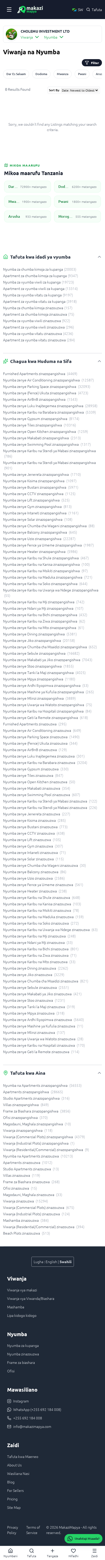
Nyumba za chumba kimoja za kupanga (39, 269)
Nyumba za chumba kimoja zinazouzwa (37, 307)
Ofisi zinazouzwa (20, 1188)
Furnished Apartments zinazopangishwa (40, 373)
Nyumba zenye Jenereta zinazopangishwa (42, 474)
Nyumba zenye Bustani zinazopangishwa (40, 487)
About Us (14, 1464)
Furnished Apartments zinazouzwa (35, 723)
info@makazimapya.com (32, 1426)
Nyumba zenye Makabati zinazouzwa (36, 788)
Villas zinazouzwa (21, 1175)
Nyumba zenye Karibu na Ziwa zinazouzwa (39, 955)
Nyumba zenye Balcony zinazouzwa (34, 871)
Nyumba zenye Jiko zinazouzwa (33, 974)
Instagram (21, 1400)
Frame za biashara (21, 1362)
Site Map (14, 1507)
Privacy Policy (12, 1530)
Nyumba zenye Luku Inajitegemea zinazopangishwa (50, 405)
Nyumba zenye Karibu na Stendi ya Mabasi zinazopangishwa (49, 453)
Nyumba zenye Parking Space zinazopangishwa (46, 386)
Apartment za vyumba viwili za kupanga (40, 288)
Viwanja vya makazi (22, 1289)
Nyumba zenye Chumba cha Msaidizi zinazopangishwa (50, 646)
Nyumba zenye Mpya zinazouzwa (33, 1013)
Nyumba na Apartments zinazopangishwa (42, 1085)
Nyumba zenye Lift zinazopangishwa (36, 500)
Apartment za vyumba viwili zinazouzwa (38, 327)
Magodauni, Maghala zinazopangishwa (37, 1123)
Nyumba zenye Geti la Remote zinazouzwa (41, 1051)
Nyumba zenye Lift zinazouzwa (32, 839)
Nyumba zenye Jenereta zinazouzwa (36, 813)
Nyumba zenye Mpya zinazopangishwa (39, 678)
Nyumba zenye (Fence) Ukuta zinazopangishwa (45, 392)
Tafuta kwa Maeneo (22, 1456)
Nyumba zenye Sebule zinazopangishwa (41, 653)
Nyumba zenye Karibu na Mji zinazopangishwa (43, 601)
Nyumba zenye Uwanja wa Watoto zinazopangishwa (47, 704)
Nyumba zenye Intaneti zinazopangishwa (40, 512)
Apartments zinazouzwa (27, 1162)
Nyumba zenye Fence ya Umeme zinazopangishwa (48, 545)
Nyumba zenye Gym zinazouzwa (33, 846)
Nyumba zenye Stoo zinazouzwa (34, 1000)
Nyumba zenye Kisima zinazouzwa (34, 820)
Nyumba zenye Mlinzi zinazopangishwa (39, 698)
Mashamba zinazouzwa (26, 1220)
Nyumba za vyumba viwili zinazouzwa (36, 320)
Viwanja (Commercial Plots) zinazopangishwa (44, 1136)
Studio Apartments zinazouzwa (31, 1168)
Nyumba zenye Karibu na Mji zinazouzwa (39, 935)
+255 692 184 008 (27, 1417)
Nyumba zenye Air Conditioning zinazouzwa (42, 730)
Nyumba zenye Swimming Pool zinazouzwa (41, 794)
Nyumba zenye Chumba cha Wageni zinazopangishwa (49, 525)
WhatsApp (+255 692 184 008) (37, 1409)
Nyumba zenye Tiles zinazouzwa (33, 775)
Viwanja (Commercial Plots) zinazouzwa (38, 1207)
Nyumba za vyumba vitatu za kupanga (38, 294)
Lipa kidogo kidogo (21, 1315)
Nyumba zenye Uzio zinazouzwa (34, 878)
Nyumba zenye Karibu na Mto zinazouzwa (39, 961)
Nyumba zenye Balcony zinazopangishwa (40, 532)
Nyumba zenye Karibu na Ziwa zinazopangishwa (44, 621)
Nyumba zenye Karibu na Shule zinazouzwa (41, 897)
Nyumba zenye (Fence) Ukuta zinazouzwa (40, 743)
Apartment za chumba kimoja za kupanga (40, 275)
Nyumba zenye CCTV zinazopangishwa (39, 493)
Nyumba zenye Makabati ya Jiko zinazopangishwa (47, 659)
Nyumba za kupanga (23, 1345)
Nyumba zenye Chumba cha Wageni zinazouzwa (44, 865)
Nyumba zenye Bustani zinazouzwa (35, 826)
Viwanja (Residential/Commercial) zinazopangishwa (46, 1149)
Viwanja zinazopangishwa (27, 1130)
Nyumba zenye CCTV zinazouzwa (34, 833)
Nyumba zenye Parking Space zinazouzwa (41, 736)
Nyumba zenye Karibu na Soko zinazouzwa (41, 923)
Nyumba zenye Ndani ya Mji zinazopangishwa (43, 608)
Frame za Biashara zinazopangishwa (36, 1111)
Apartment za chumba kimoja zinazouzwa (38, 314)
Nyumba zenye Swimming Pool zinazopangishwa (47, 444)
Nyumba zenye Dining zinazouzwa (35, 968)
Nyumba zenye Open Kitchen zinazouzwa (39, 781)
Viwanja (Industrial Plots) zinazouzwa (36, 1213)
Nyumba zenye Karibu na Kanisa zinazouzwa (42, 903)
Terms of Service (33, 1530)
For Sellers (15, 1490)
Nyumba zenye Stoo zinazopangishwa (38, 666)
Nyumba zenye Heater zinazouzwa (35, 890)
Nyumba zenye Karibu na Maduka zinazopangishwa (47, 577)
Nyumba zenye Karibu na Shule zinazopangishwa (46, 557)
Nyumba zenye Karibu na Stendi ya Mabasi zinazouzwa (50, 801)
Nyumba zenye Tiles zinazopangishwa (39, 424)
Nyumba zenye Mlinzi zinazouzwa (34, 1032)
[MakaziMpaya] (30, 9)
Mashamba (15, 1306)
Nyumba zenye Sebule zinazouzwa (36, 987)
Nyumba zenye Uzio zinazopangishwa (39, 538)
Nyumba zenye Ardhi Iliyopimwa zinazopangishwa (45, 685)
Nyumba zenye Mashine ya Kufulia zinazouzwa (43, 1025)
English (51, 1261)
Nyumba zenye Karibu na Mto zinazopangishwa (43, 627)
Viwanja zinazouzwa (25, 1200)
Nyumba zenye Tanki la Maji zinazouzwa (39, 1006)
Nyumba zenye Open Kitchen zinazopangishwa (45, 431)
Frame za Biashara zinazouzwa (31, 1181)
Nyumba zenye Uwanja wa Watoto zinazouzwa (43, 1038)
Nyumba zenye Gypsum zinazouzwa (36, 768)
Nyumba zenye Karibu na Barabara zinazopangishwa (49, 412)
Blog (11, 1481)
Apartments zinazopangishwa (33, 1091)
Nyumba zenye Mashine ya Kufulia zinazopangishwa (48, 691)
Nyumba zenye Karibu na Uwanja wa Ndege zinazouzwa (50, 929)
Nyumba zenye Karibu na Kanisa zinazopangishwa (46, 564)
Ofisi (11, 1370)
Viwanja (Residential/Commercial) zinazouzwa (43, 1226)
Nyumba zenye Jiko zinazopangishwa (39, 640)
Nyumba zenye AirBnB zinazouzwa (35, 749)
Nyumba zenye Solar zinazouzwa (33, 858)
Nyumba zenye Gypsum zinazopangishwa (41, 418)
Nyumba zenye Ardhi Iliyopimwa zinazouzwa (43, 1019)
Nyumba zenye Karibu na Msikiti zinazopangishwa (45, 570)
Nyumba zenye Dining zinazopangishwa (40, 633)
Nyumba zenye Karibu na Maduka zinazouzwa (43, 916)
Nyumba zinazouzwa (23, 1353)
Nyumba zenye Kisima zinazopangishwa (39, 480)
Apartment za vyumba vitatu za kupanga (40, 301)
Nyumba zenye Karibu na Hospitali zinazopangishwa (47, 711)
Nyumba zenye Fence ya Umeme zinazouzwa (43, 884)
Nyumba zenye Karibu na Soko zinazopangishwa (45, 583)
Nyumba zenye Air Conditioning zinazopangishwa (48, 379)
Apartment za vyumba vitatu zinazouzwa (39, 339)
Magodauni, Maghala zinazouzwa (32, 1194)
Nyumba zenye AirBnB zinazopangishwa (40, 399)
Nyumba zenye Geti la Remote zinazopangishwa (45, 717)
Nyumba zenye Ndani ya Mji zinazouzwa (38, 942)
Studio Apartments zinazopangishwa (36, 1098)
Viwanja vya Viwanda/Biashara (30, 1298)
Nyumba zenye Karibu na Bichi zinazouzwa (40, 948)
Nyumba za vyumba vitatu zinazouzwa (38, 333)
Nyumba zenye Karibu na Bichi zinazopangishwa (45, 614)
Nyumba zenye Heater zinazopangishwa (40, 551)
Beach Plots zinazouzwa (26, 1233)
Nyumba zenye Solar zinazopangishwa (37, 519)
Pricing (12, 1498)
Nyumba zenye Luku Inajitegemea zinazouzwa (44, 756)
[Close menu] (9, 9)
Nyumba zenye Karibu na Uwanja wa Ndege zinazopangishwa (50, 592)
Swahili (66, 1261)
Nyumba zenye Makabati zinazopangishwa (42, 437)
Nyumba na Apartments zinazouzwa (38, 1155)
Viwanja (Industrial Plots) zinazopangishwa (38, 1143)
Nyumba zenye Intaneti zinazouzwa (34, 852)
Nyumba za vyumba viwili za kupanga (38, 282)
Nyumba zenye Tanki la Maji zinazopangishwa (44, 672)
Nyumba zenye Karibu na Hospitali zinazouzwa (44, 1045)
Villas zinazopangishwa (26, 1104)
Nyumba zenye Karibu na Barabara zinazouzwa (45, 762)
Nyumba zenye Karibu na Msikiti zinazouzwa (41, 910)
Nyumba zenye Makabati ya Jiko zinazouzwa (42, 993)
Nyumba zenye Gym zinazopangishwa (37, 506)
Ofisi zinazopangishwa (25, 1117)
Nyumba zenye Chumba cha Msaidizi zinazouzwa (45, 980)
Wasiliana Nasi (18, 1473)
